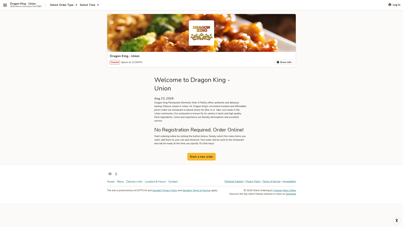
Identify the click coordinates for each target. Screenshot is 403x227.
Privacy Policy (253, 181)
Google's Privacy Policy (164, 190)
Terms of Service (272, 181)
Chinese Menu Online (284, 190)
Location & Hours (155, 181)
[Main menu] (5, 5)
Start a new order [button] (201, 157)
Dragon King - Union (23, 3)
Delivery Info (134, 181)
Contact (173, 181)
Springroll (291, 193)
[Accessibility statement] (396, 220)
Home (110, 181)
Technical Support (233, 181)
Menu (120, 181)
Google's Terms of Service (196, 190)
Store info (285, 62)
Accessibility (289, 181)
